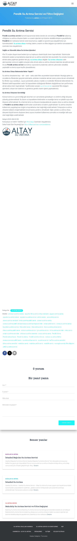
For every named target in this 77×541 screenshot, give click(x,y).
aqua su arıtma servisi (56, 314)
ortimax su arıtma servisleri (28, 333)
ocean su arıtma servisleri (11, 333)
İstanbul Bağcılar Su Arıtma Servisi (21, 457)
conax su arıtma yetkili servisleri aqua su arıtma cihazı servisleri (23, 323)
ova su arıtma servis (44, 333)
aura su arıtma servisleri (10, 320)
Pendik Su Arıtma (22, 337)
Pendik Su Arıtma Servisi (36, 337)
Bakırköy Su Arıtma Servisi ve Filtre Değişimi (26, 506)
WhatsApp (30, 122)
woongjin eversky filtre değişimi (64, 343)
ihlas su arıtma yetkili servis (11, 330)
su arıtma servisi (46, 86)
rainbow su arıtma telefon (53, 337)
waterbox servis (23, 343)
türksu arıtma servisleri (10, 343)
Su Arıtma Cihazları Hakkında (23, 526)
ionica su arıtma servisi (28, 330)
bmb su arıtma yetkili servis (27, 320)
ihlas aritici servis (25, 327)
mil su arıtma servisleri (57, 330)
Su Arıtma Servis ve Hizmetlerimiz (47, 526)
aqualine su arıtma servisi (11, 317)
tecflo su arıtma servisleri (57, 340)
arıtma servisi (41, 317)
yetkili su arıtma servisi (10, 347)
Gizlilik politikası (58, 531)
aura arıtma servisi (53, 317)
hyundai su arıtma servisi (11, 327)
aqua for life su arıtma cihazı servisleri (37, 314)
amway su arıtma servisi (16, 314)
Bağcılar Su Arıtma (11, 454)
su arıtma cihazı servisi (29, 340)
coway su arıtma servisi (63, 323)
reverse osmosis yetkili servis (12, 340)
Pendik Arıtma (56, 333)
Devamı (36, 465)
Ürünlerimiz (38, 531)
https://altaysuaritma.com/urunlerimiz (37, 124)
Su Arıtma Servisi (17, 310)
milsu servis (68, 330)
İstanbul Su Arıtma (14, 482)
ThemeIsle (44, 536)
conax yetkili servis (49, 323)
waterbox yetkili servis (36, 343)
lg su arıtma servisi (43, 330)
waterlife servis (48, 343)
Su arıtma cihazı (20, 43)
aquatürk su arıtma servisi (28, 317)
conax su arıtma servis (44, 320)
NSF (62, 526)
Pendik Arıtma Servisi (9, 337)
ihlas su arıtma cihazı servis (52, 327)
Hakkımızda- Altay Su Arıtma (22, 531)
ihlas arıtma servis (37, 327)
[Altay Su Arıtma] (10, 3)
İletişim (47, 531)
